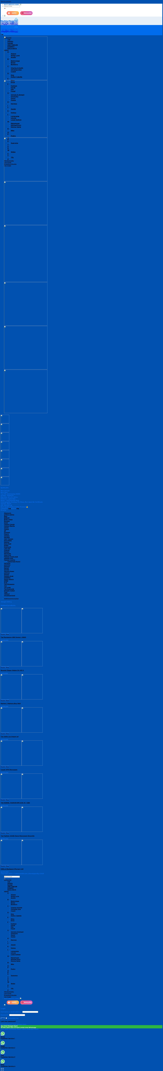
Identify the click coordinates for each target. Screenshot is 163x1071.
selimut (7, 573)
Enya (12, 920)
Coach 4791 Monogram (9, 770)
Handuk (7, 537)
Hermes (14, 940)
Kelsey (13, 948)
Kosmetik (7, 547)
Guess (13, 937)
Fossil (13, 928)
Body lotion (8, 519)
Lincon (13, 953)
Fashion (14, 924)
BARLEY (7, 518)
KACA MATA (11, 890)
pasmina (7, 565)
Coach (13, 911)
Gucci (13, 935)
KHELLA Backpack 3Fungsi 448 (12, 869)
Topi (5, 592)
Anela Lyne (15, 896)
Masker (6, 552)
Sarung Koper (9, 571)
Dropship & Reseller (10, 995)
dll (5, 531)
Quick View (5, 634)
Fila (12, 927)
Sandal (6, 570)
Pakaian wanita (9, 560)
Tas (2, 34)
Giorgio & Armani (17, 932)
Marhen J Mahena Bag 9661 (11, 703)
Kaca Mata (8, 540)
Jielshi (13, 945)
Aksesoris (7, 513)
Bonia (13, 903)
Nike (12, 964)
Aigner (13, 895)
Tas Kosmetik (9, 589)
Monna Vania (15, 961)
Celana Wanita (9, 526)
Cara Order (7, 993)
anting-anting (9, 515)
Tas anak (7, 587)
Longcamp (15, 951)
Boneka (7, 521)
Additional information (11, 598)
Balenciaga (15, 901)
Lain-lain (7, 548)
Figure (6, 534)
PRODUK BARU (9, 992)
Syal (5, 582)
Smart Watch (9, 579)
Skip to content (6, 1)
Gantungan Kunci (13, 561)
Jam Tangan (8, 539)
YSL (17, 508)
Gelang (6, 536)
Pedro (13, 969)
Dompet (7, 532)
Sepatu (6, 574)
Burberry (14, 904)
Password (5, 1015)
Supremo (14, 975)
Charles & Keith (16, 907)
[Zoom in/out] (3, 1068)
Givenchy (14, 933)
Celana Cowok (9, 524)
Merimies (7, 553)
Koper (6, 545)
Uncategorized (9, 595)
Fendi (13, 925)
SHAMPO (7, 578)
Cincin (6, 527)
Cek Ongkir (7, 997)
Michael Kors (15, 959)
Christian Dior (16, 909)
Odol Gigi (7, 555)
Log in (2, 1018)
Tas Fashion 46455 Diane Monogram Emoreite (17, 836)
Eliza (12, 919)
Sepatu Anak (8, 576)
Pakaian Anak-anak (11, 557)
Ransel (6, 568)
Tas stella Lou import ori (10, 736)
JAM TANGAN (12, 886)
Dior (12, 914)
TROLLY (7, 594)
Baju (5, 516)
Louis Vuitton (16, 954)
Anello (13, 898)
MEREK (6, 891)
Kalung (6, 542)
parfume (7, 563)
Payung (7, 566)
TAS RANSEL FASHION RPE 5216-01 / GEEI (15, 803)
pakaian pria (8, 558)
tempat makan (9, 591)
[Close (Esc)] (1, 1068)
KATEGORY (7, 880)
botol (6, 523)
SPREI (6, 581)
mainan (7, 550)
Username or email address (11, 1012)
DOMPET (10, 888)
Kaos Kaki (7, 544)
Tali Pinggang (9, 584)
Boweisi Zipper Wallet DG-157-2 (12, 670)
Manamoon (15, 958)
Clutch (6, 529)
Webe (13, 983)
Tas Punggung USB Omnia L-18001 (13, 637)
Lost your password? (8, 1021)
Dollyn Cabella (16, 916)
